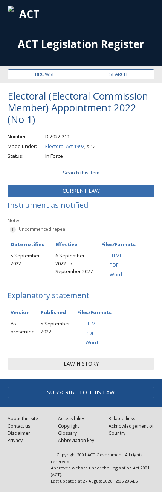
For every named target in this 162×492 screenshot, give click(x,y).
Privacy (15, 440)
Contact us (19, 426)
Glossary (67, 433)
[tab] (81, 191)
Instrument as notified (48, 205)
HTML (116, 255)
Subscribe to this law (81, 392)
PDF (114, 265)
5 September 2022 (25, 259)
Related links (122, 418)
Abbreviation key (76, 440)
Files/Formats (94, 312)
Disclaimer (19, 433)
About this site (23, 418)
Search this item (81, 172)
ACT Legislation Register (81, 44)
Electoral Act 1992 (64, 146)
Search (118, 74)
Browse (45, 74)
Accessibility (71, 418)
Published (53, 312)
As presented (23, 327)
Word (116, 274)
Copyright (68, 426)
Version (20, 312)
